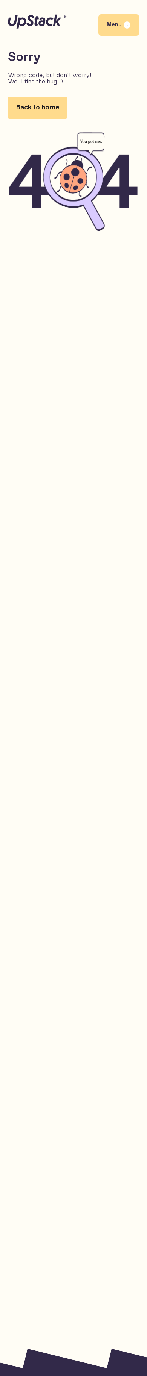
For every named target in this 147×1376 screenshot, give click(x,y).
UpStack (73, 21)
